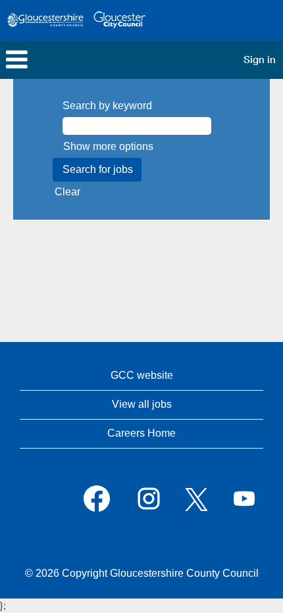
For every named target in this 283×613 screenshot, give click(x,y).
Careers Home (141, 433)
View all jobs (142, 404)
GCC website (142, 375)
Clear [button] (67, 191)
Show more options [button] (108, 146)
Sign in (260, 59)
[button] (94, 60)
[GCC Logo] (76, 20)
